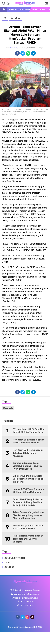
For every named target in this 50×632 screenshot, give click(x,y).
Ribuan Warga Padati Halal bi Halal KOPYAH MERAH (28, 527)
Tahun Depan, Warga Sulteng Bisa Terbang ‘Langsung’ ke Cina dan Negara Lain (28, 515)
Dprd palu (8, 408)
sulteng (9, 567)
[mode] (8, 3)
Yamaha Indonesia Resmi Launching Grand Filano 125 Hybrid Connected (27, 466)
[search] (3, 3)
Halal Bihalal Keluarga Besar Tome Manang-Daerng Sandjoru (28, 539)
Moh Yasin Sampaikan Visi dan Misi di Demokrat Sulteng (28, 441)
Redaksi (13, 48)
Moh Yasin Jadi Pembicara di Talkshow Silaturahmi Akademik (28, 453)
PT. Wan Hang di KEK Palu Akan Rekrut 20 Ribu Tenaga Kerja (29, 430)
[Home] (3, 9)
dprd (7, 562)
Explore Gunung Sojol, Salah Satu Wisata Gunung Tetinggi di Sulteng (28, 479)
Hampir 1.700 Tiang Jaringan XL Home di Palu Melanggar (28, 490)
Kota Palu (15, 18)
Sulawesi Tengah (15, 558)
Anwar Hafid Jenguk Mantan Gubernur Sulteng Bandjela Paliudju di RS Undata (28, 502)
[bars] (45, 3)
